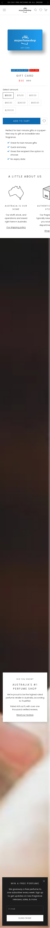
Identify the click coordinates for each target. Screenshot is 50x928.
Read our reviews (25, 715)
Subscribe (25, 918)
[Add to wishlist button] (44, 121)
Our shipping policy (16, 227)
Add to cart (21, 121)
